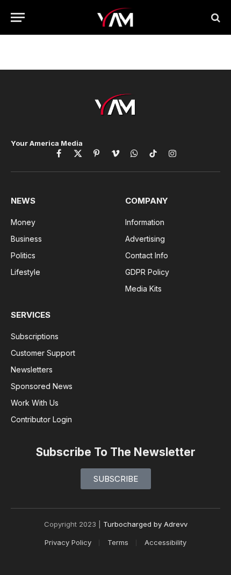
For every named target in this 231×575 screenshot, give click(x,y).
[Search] (214, 17)
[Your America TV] (116, 17)
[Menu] (18, 17)
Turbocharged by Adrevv (145, 524)
